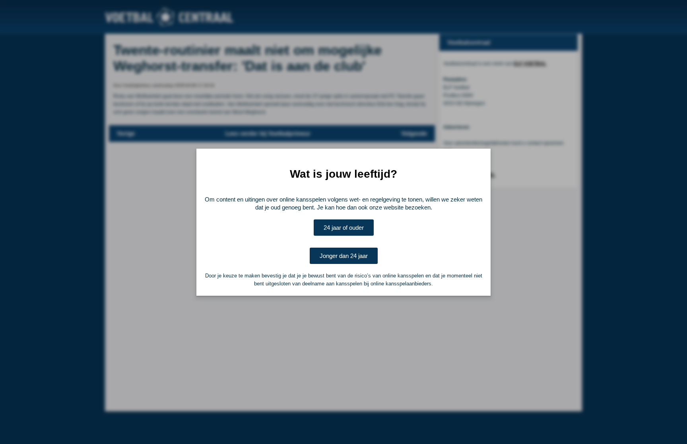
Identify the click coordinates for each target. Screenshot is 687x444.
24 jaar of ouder (344, 227)
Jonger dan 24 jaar (344, 255)
